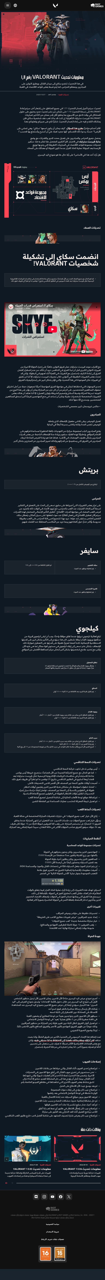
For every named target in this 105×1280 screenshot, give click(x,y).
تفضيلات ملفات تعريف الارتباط (52, 1239)
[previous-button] (12, 1183)
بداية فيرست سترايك (90, 141)
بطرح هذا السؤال (75, 128)
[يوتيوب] (52, 1196)
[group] (52, 1156)
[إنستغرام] (44, 1196)
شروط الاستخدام (52, 1232)
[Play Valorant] (55, 5)
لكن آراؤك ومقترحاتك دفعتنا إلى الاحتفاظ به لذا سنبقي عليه (64, 1040)
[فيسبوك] (60, 1196)
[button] (64, 95)
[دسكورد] (36, 1196)
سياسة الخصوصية (52, 1224)
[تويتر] (69, 1196)
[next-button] (6, 1183)
